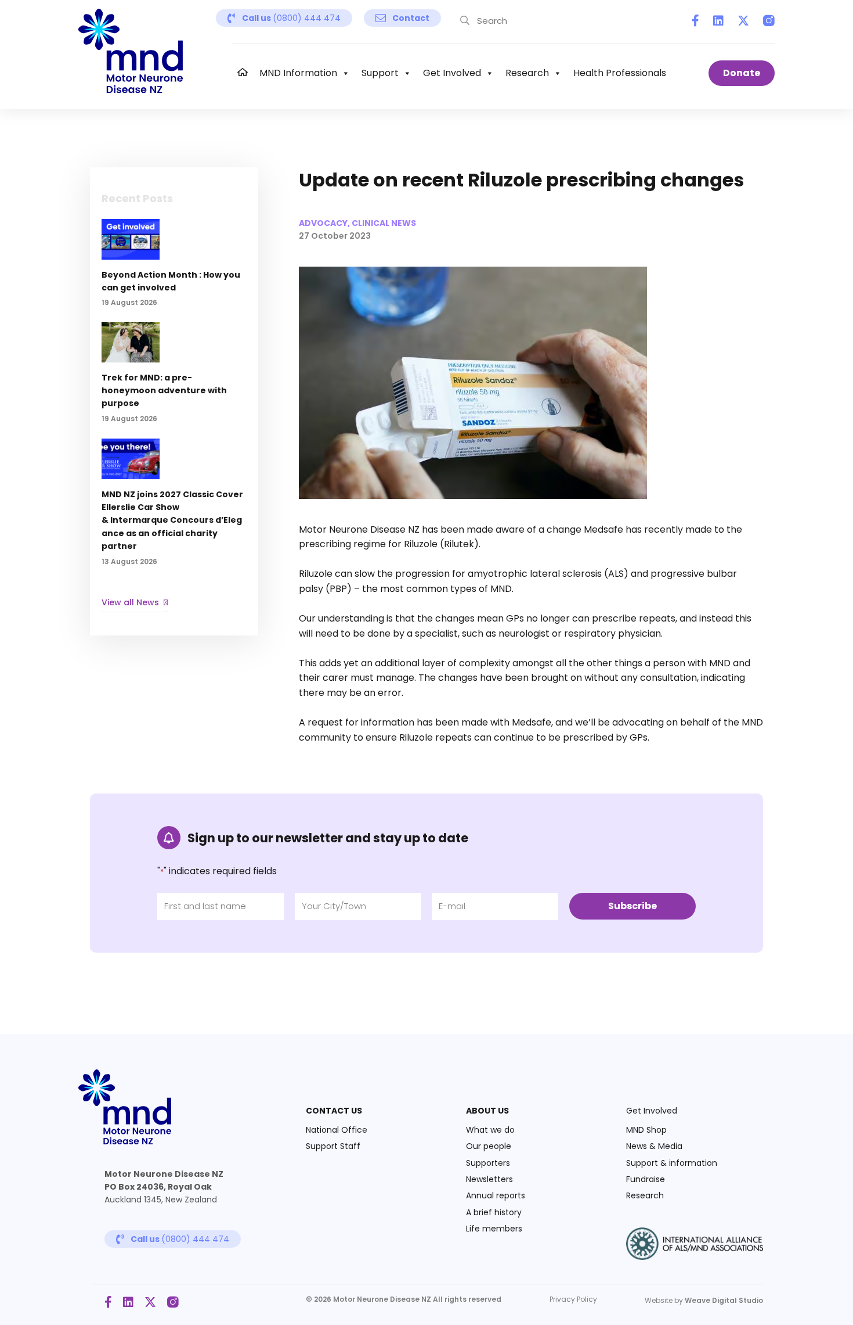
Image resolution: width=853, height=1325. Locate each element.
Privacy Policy (573, 1299)
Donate (741, 73)
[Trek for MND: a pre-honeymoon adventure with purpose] (174, 379)
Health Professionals (619, 73)
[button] (284, 18)
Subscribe (632, 906)
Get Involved (452, 73)
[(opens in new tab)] (694, 1256)
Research (527, 73)
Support (380, 73)
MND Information (298, 73)
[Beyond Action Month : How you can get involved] (174, 269)
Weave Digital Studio (724, 1300)
